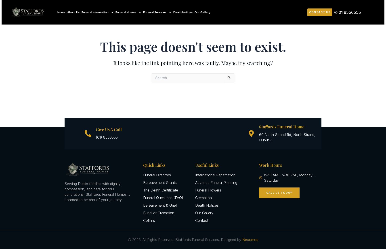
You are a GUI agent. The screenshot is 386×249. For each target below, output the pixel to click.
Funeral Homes (125, 12)
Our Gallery (202, 12)
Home (61, 12)
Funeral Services (154, 12)
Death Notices (183, 12)
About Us (73, 12)
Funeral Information (95, 12)
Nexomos (250, 239)
